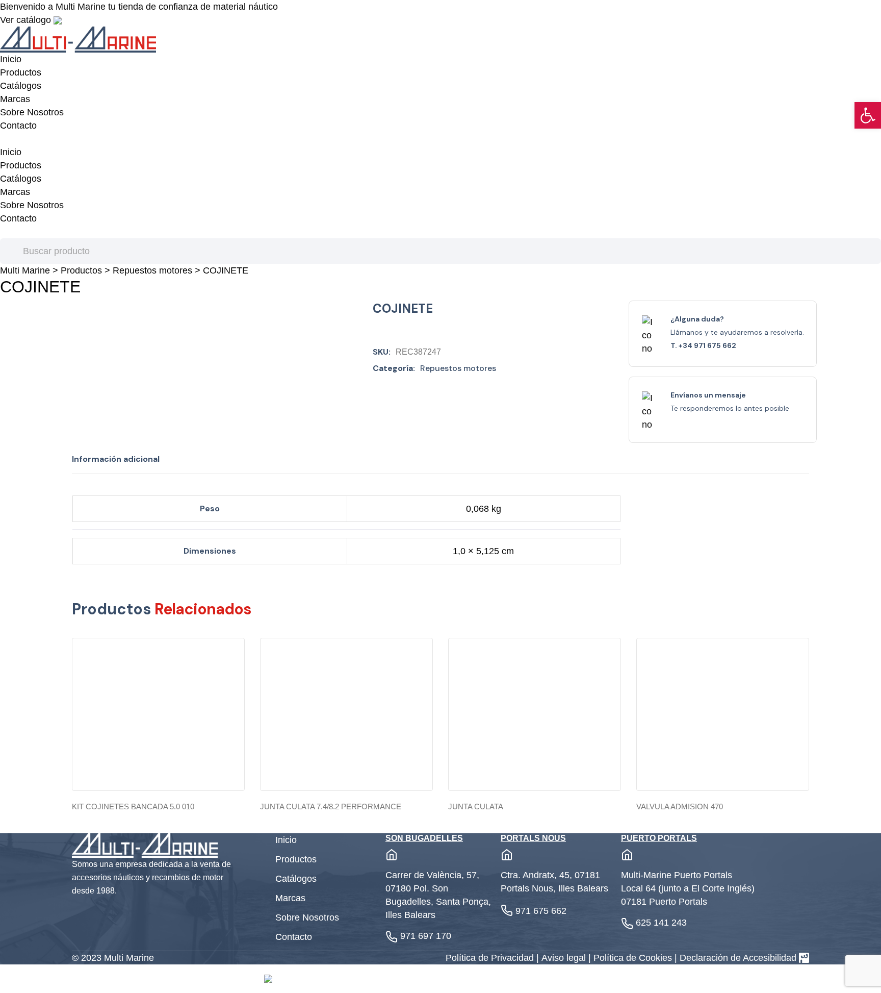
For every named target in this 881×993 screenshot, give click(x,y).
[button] (867, 115)
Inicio (10, 59)
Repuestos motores (152, 270)
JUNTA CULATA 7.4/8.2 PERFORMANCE (330, 806)
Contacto (18, 125)
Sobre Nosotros (32, 112)
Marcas (15, 99)
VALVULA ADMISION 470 (679, 806)
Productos (20, 72)
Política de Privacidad (491, 958)
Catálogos (20, 86)
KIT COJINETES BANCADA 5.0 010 (133, 806)
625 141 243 (661, 922)
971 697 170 (425, 936)
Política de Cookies (634, 958)
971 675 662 (540, 911)
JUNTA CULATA (475, 806)
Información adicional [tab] (116, 459)
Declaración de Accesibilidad (738, 958)
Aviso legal (564, 958)
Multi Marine (25, 270)
